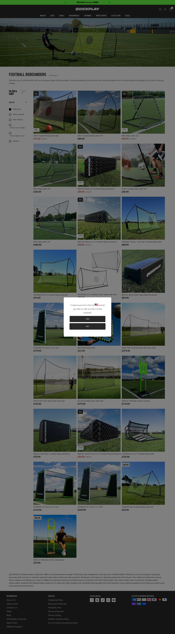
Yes (87, 319)
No (87, 326)
